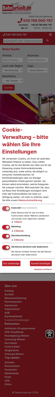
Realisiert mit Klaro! (43, 269)
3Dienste (17, 230)
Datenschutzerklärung (30, 200)
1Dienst (16, 222)
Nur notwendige (11, 263)
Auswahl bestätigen (41, 263)
